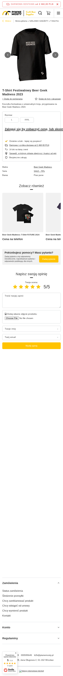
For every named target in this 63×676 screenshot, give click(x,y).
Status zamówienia (12, 591)
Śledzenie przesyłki (13, 596)
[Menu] (58, 13)
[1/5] (15, 287)
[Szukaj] (40, 13)
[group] (31, 55)
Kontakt (6, 615)
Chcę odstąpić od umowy (16, 605)
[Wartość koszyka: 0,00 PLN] (48, 13)
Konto (6, 627)
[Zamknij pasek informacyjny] (57, 4)
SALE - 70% (39, 171)
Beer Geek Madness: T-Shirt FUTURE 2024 (20, 235)
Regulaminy (10, 638)
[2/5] (21, 287)
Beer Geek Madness (43, 167)
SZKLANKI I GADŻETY (38, 21)
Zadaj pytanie (48, 259)
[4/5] (32, 287)
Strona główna (21, 21)
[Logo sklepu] (19, 13)
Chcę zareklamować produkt (17, 601)
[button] (8, 55)
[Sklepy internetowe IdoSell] (31, 671)
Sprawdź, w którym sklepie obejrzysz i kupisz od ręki (32, 153)
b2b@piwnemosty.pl (44, 655)
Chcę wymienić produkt (15, 610)
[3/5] (27, 287)
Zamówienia (10, 583)
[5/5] (38, 287)
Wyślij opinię (31, 346)
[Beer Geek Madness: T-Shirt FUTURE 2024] (22, 212)
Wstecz (8, 21)
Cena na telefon (12, 239)
